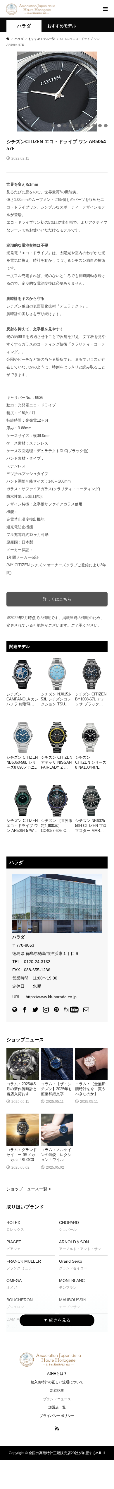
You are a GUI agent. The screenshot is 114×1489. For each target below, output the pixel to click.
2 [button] (59, 125)
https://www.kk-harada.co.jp (51, 996)
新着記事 (57, 1391)
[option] (57, 91)
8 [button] (94, 125)
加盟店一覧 (57, 1407)
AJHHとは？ (57, 1374)
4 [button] (71, 125)
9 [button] (100, 125)
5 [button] (76, 125)
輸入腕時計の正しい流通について (57, 1382)
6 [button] (82, 125)
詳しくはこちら (57, 599)
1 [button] (53, 125)
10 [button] (106, 125)
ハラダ (24, 25)
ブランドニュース (57, 1399)
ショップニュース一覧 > (28, 1189)
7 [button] (88, 125)
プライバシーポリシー (57, 1416)
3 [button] (65, 125)
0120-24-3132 (37, 961)
